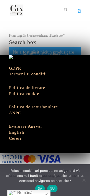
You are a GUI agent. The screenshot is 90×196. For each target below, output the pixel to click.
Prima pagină (16, 35)
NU (52, 188)
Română (24, 192)
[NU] (83, 180)
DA (40, 188)
